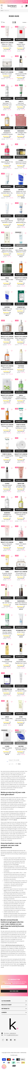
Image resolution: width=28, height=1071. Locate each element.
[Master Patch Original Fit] (21, 32)
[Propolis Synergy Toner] (7, 649)
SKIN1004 (7, 131)
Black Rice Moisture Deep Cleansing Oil (21, 603)
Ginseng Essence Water (21, 280)
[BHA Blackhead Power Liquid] (7, 472)
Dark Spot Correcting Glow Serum (21, 104)
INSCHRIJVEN (14, 991)
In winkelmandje (7, 39)
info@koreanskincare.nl (12, 1035)
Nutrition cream (7, 691)
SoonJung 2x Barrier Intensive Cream (7, 221)
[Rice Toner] (21, 355)
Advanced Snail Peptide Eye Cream (21, 662)
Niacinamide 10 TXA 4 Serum (7, 162)
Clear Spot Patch (21, 309)
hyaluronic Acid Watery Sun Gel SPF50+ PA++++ (21, 192)
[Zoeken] (2, 8)
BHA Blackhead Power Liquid (7, 486)
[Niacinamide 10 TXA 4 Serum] (7, 149)
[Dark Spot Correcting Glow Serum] (21, 90)
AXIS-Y (21, 101)
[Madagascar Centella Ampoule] (7, 120)
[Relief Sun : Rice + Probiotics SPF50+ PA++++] (7, 32)
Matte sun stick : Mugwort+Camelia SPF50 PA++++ (7, 251)
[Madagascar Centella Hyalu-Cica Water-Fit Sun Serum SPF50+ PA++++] (7, 179)
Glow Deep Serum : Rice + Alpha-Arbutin (21, 339)
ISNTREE (21, 190)
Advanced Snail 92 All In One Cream (20, 162)
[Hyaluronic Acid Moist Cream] (7, 296)
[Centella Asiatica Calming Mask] (7, 384)
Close (26, 1)
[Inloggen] (22, 6)
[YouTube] (14, 1039)
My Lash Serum (7, 603)
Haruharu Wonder (21, 602)
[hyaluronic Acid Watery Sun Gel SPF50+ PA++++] (21, 179)
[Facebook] (2, 1039)
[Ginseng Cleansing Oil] (7, 414)
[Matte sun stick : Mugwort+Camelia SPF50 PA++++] (7, 237)
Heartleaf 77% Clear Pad (7, 280)
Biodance (21, 131)
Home (2, 10)
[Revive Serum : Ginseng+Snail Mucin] (7, 355)
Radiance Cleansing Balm (21, 456)
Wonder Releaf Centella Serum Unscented (7, 633)
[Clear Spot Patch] (21, 296)
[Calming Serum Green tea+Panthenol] (21, 502)
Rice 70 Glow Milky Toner (7, 719)
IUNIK (21, 248)
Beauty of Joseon (7, 43)
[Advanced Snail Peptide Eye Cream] (21, 649)
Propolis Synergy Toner (7, 662)
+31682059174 (12, 1033)
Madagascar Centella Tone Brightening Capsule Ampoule (7, 515)
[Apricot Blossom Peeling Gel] (7, 531)
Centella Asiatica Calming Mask (7, 398)
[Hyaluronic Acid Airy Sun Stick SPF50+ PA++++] (21, 735)
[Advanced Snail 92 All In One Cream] (21, 149)
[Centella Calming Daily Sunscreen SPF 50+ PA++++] (21, 706)
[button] (13, 22)
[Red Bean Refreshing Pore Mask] (7, 325)
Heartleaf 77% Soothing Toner (7, 104)
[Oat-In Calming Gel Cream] (7, 443)
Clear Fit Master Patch (7, 748)
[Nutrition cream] (7, 678)
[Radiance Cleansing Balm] (21, 443)
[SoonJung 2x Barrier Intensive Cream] (7, 208)
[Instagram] (6, 1039)
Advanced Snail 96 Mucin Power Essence (20, 74)
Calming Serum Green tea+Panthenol (21, 515)
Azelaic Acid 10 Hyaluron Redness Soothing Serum (21, 398)
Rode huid (7, 10)
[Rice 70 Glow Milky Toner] (7, 706)
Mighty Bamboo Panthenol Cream (21, 427)
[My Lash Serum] (7, 590)
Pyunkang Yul (21, 630)
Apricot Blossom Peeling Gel (7, 544)
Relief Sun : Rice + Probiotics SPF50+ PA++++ (7, 45)
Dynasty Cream (7, 74)
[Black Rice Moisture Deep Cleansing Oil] (21, 590)
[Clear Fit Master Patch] (7, 735)
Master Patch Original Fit (21, 45)
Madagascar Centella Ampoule (7, 133)
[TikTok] (10, 1039)
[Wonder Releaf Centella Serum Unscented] (7, 619)
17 (16, 764)
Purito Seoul (20, 425)
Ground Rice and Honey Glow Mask (21, 574)
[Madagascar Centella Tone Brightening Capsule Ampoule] (7, 502)
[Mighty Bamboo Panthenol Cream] (21, 414)
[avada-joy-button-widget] (4, 1066)
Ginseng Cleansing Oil (7, 427)
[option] (14, 2)
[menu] (2, 5)
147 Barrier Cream (20, 691)
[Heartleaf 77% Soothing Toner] (7, 90)
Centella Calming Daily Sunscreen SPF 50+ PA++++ (21, 719)
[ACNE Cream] (21, 619)
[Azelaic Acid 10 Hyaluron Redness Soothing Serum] (21, 384)
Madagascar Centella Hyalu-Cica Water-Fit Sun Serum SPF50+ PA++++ (7, 192)
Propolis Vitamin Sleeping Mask (7, 574)
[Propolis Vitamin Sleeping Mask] (7, 561)
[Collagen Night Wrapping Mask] (21, 472)
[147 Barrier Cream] (21, 678)
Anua (7, 101)
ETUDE (7, 219)
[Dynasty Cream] (7, 61)
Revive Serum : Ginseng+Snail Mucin (7, 368)
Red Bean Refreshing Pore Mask (7, 339)
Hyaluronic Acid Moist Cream (7, 309)
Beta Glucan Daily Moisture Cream (21, 251)
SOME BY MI (21, 307)
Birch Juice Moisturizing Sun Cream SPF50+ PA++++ (21, 221)
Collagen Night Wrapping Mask (21, 486)
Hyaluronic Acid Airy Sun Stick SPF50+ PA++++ (21, 748)
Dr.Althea (20, 689)
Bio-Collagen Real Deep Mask (21, 133)
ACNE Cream (21, 632)
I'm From (21, 366)
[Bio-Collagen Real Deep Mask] (21, 120)
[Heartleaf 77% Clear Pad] (7, 267)
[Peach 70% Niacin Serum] (21, 531)
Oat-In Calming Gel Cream (7, 456)
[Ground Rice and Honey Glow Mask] (21, 561)
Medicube (21, 483)
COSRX (21, 43)
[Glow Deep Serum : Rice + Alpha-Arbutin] (21, 325)
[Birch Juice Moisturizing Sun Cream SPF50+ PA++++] (21, 208)
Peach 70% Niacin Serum (21, 544)
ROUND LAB (21, 219)
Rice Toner (21, 367)
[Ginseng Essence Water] (21, 267)
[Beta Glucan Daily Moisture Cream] (21, 237)
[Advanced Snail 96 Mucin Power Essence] (21, 61)
